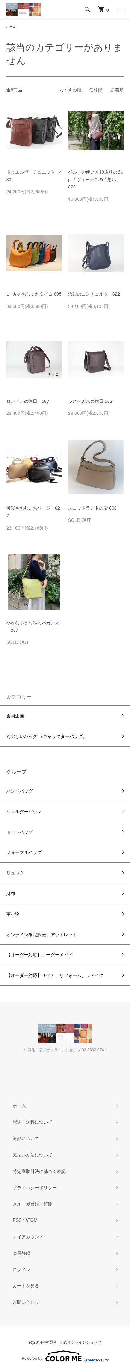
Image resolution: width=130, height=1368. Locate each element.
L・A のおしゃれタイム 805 (34, 294)
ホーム (11, 26)
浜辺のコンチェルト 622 (94, 294)
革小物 (13, 914)
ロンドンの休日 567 (27, 401)
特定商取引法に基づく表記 (39, 1171)
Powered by (32, 1358)
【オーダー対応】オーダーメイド (39, 954)
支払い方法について (32, 1154)
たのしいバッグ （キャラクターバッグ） (46, 736)
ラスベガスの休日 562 (90, 401)
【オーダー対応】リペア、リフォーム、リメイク (54, 975)
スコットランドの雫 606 (92, 508)
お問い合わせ (26, 1302)
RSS (17, 1220)
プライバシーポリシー (35, 1187)
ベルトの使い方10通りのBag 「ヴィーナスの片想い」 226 (96, 179)
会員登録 (21, 1253)
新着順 (117, 89)
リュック (15, 872)
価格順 (96, 89)
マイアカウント (28, 1236)
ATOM (31, 1220)
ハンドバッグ (19, 791)
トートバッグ (19, 832)
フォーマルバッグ (24, 852)
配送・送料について (32, 1122)
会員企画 (15, 715)
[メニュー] (120, 9)
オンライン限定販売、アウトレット (41, 934)
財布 (10, 893)
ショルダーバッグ (24, 811)
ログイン (21, 1269)
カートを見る (26, 1285)
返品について (26, 1138)
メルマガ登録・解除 (32, 1203)
